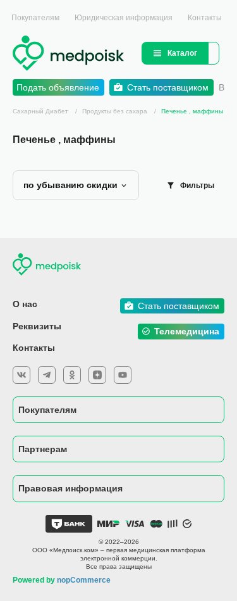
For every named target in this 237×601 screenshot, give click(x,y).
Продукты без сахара (115, 111)
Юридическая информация (124, 17)
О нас (25, 304)
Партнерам (42, 449)
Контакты (205, 17)
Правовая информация (70, 488)
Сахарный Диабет (40, 111)
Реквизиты (37, 326)
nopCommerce (84, 580)
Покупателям (35, 17)
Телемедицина (186, 331)
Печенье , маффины (192, 111)
